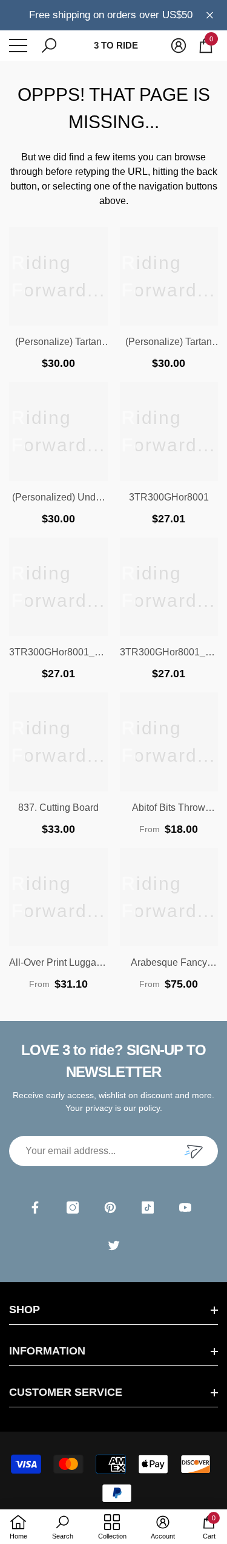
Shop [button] (24, 1309)
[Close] (210, 15)
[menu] (18, 45)
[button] (49, 45)
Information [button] (47, 1351)
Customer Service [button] (65, 1392)
